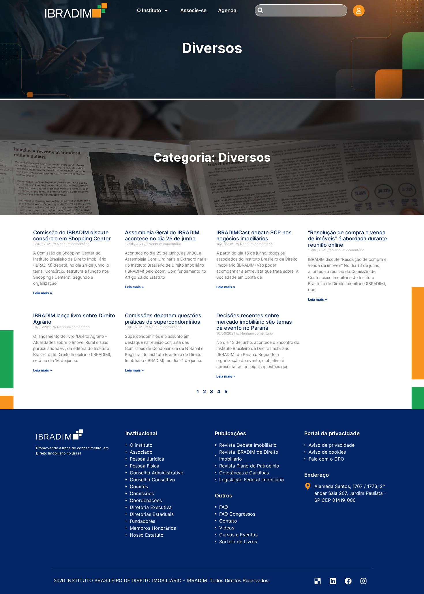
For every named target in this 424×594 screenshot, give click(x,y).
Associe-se (193, 10)
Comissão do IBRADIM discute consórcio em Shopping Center (72, 235)
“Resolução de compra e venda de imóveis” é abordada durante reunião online (347, 238)
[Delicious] (317, 581)
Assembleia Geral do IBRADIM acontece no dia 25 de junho (162, 235)
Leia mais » (42, 293)
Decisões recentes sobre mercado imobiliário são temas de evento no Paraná (254, 321)
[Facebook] (348, 581)
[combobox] (301, 10)
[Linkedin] (333, 581)
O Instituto (149, 10)
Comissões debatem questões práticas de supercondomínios (163, 318)
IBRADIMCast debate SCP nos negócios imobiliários (254, 235)
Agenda (227, 10)
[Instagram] (363, 581)
